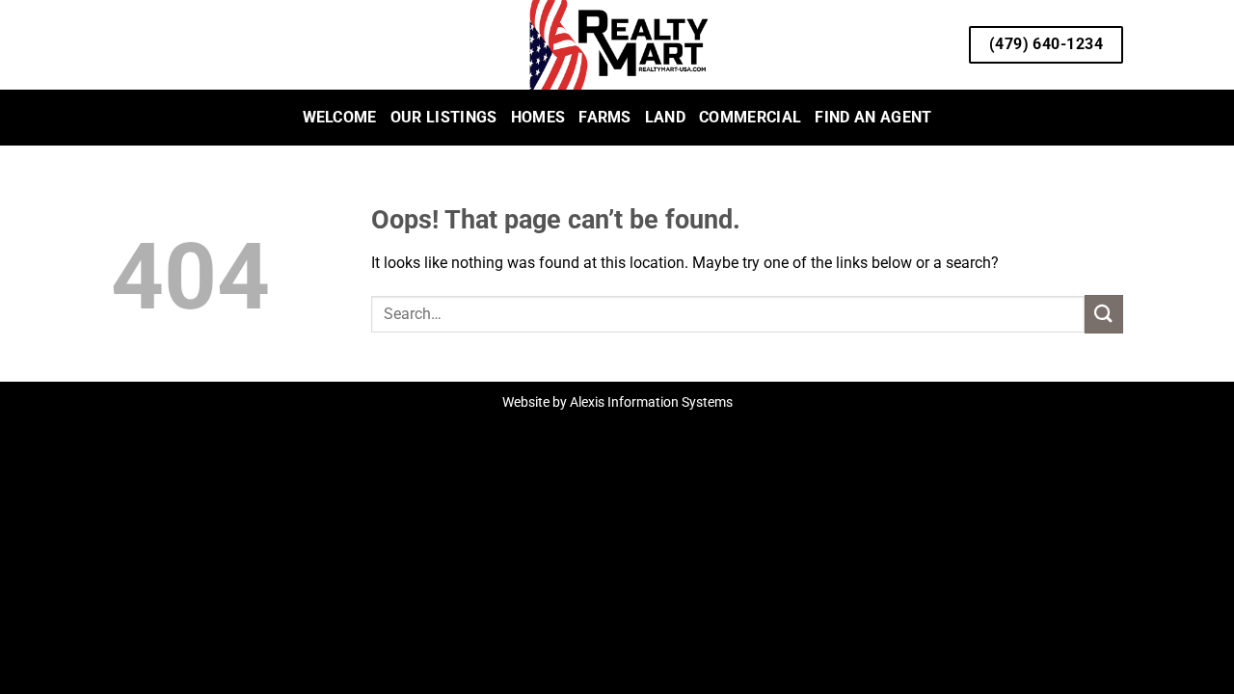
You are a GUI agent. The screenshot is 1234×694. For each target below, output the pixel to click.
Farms (604, 117)
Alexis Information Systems (651, 402)
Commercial (750, 117)
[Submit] (1104, 314)
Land (665, 117)
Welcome (340, 117)
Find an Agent (873, 117)
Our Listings (443, 117)
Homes (538, 117)
